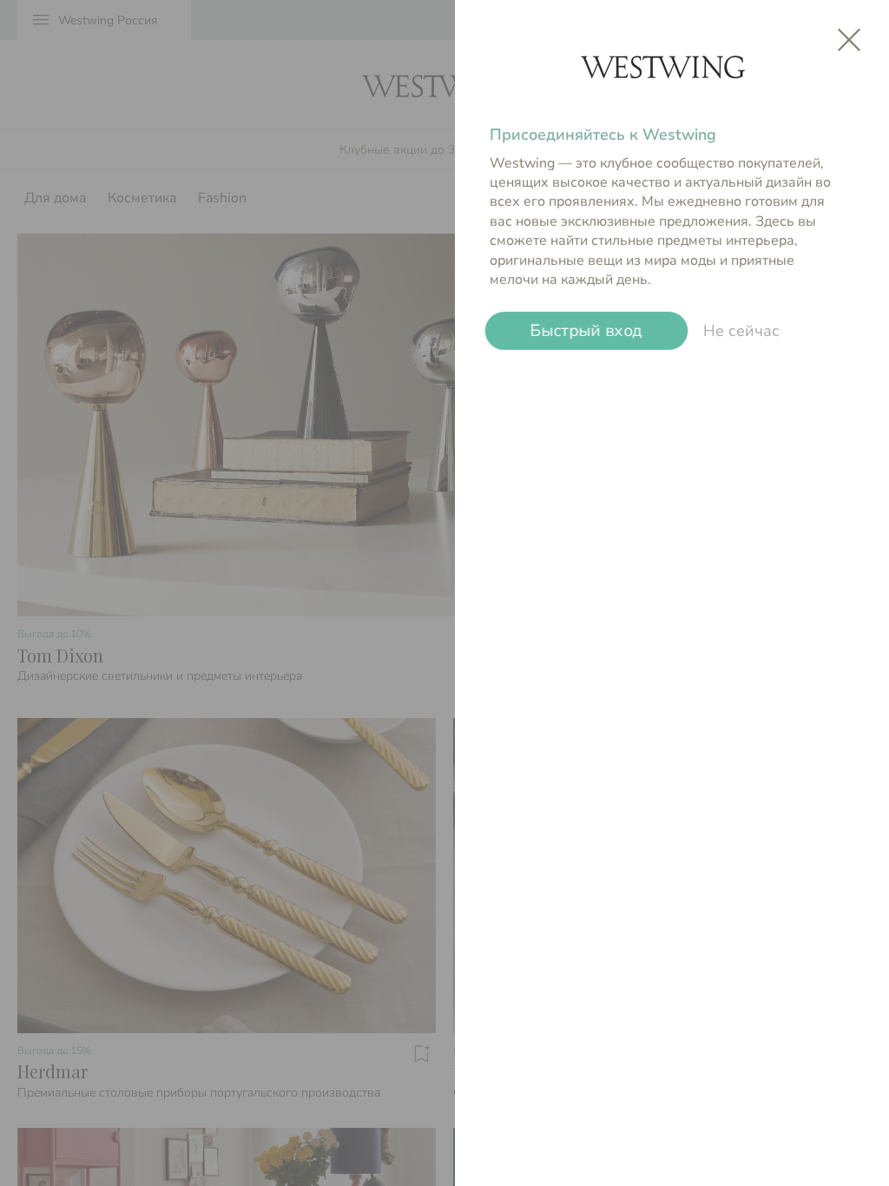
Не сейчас (741, 330)
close (849, 40)
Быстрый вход (586, 330)
